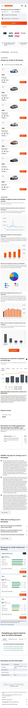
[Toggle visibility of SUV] (6, 283)
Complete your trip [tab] (12, 639)
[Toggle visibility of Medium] (7, 285)
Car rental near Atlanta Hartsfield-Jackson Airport (13, 646)
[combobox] (5, 11)
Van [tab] (21, 368)
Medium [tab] (8, 368)
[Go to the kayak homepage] (8, 6)
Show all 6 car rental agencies (7, 624)
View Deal (23, 82)
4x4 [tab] (17, 368)
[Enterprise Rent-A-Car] (24, 553)
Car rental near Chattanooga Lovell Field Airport (13, 648)
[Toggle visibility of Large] (16, 285)
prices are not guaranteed (6, 695)
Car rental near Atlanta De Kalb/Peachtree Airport (13, 650)
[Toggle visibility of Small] (16, 283)
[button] (2, 5)
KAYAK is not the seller (7, 699)
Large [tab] (13, 368)
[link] (14, 350)
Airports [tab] (4, 639)
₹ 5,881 (17, 9)
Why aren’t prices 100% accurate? (9, 704)
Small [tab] (3, 368)
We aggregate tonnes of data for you (10, 702)
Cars (10, 683)
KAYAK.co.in (6, 683)
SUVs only (5, 26)
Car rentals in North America (18, 683)
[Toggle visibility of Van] (6, 287)
